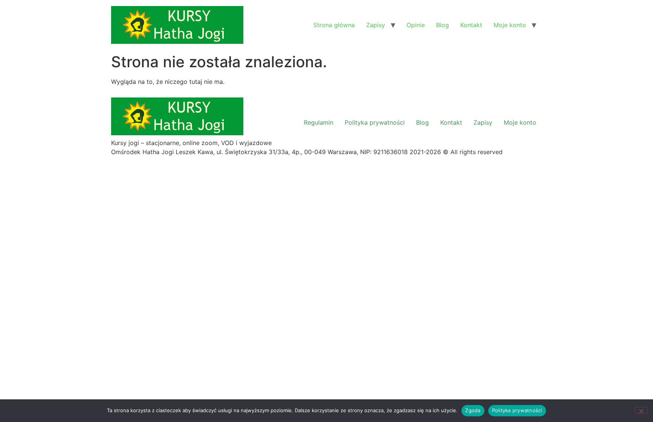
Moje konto (510, 25)
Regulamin (318, 122)
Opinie (416, 25)
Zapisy (375, 25)
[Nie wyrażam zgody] (640, 410)
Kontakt (471, 25)
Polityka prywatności (375, 122)
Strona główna (334, 25)
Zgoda (472, 410)
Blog (442, 25)
